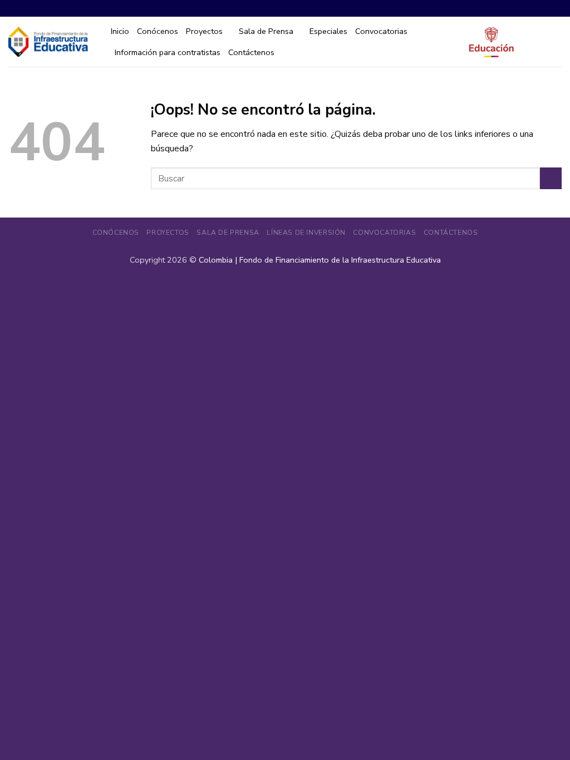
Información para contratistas (167, 52)
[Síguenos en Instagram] (528, 8)
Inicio (120, 31)
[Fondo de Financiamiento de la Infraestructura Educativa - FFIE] (48, 41)
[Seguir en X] (542, 8)
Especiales (328, 31)
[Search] (557, 42)
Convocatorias (381, 31)
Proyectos (204, 31)
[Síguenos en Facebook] (515, 8)
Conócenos (157, 31)
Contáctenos (251, 52)
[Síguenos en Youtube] (555, 8)
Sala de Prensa (266, 31)
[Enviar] (551, 178)
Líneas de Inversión (306, 232)
